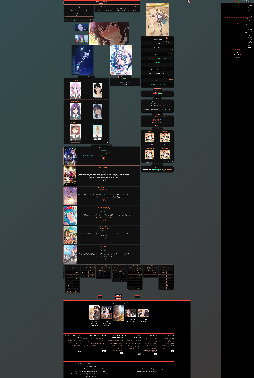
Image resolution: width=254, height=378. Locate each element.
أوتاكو (69, 278)
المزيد (103, 180)
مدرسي (155, 58)
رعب (138, 281)
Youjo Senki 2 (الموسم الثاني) (150, 341)
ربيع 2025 (250, 43)
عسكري (115, 276)
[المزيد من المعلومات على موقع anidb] (157, 120)
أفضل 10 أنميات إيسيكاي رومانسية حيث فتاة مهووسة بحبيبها (94, 323)
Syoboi (157, 125)
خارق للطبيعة (73, 20)
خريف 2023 (157, 62)
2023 (92, 20)
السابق (137, 296)
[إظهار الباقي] (157, 161)
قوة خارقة (151, 58)
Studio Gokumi (86, 20)
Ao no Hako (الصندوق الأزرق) (167, 348)
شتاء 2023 (250, 26)
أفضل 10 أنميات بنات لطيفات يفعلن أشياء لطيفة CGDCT (106, 323)
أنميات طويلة (250, 10)
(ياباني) (153, 122)
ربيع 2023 (250, 27)
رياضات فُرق (100, 276)
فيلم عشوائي (118, 298)
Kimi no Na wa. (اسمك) (117, 350)
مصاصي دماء (131, 285)
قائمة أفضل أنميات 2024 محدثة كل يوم (97, 335)
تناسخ (163, 278)
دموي (139, 285)
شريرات (138, 288)
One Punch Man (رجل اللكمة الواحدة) (72, 347)
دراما (138, 272)
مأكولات (69, 288)
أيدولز (92, 275)
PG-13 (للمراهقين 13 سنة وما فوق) (157, 84)
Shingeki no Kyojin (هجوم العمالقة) (73, 340)
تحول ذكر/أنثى (169, 285)
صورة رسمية (156, 169)
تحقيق (138, 278)
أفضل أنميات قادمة (152, 335)
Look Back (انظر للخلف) (117, 345)
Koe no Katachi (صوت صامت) (116, 343)
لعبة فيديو (76, 288)
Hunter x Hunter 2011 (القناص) (134, 352)
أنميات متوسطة (249, 8)
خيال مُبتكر (170, 288)
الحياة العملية (76, 285)
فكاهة (69, 281)
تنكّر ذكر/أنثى (69, 291)
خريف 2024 (250, 39)
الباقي (172, 351)
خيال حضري (162, 272)
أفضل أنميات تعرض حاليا (168, 335)
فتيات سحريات (162, 285)
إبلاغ (103, 158)
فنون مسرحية (84, 272)
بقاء (131, 275)
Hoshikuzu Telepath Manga (125, 82)
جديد (78, 20)
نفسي (131, 281)
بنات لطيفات (159, 58)
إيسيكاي (169, 278)
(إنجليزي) (159, 122)
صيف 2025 (250, 45)
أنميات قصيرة (249, 7)
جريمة (131, 278)
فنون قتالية (123, 276)
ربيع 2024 (250, 35)
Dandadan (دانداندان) (168, 343)
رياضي (107, 273)
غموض (138, 275)
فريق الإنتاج (146, 170)
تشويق (131, 272)
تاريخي (163, 281)
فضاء (147, 275)
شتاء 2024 (250, 34)
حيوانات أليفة (76, 278)
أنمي (81, 20)
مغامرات (169, 275)
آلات (147, 272)
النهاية (155, 92)
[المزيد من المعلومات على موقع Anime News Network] (154, 120)
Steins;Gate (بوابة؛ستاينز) (135, 346)
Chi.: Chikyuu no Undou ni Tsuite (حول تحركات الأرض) (93, 347)
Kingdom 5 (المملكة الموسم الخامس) (97, 348)
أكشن (123, 273)
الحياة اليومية (76, 272)
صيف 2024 (250, 37)
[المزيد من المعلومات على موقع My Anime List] (160, 120)
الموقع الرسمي (162, 116)
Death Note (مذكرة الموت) (74, 342)
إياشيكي (76, 291)
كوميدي (164, 58)
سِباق (107, 276)
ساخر (76, 281)
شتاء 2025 (250, 42)
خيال (170, 272)
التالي (99, 296)
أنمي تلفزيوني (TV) (156, 101)
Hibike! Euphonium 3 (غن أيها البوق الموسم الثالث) (94, 345)
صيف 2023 (250, 29)
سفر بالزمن (163, 275)
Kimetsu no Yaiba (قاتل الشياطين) (73, 349)
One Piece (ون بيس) (169, 341)
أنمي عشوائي (118, 295)
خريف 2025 (250, 47)
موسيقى (91, 272)
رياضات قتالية (100, 273)
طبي (69, 285)
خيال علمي (154, 272)
